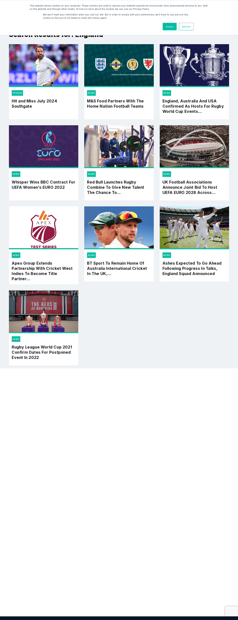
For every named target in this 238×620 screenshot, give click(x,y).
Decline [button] (186, 26)
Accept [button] (169, 26)
